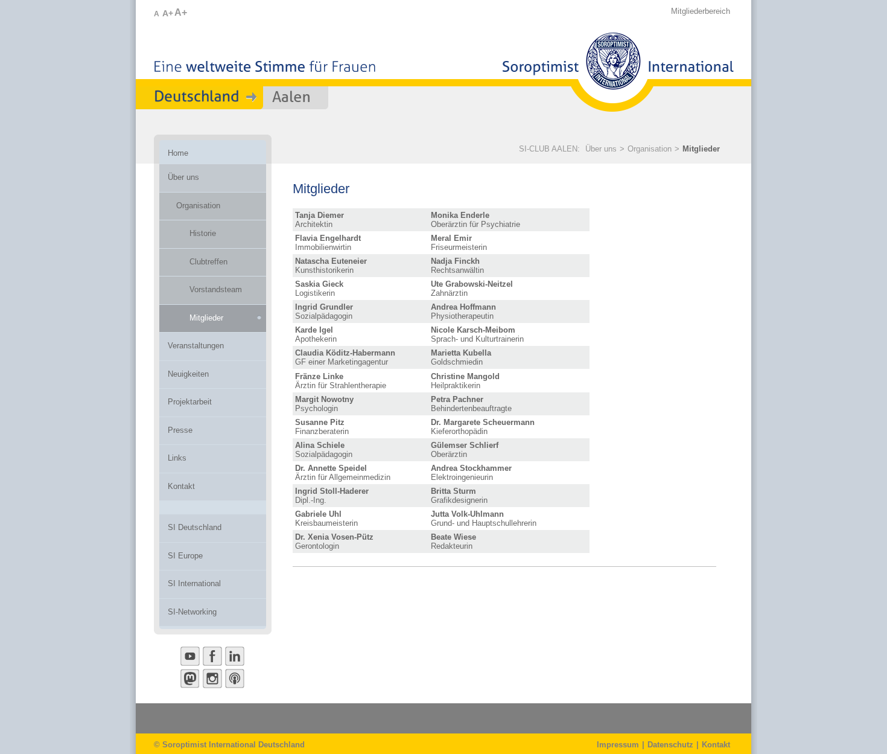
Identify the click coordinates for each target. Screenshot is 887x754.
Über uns (601, 148)
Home (178, 153)
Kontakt (716, 744)
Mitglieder (701, 148)
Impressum (618, 744)
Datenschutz (670, 744)
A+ (167, 13)
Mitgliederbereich (700, 11)
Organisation (650, 148)
